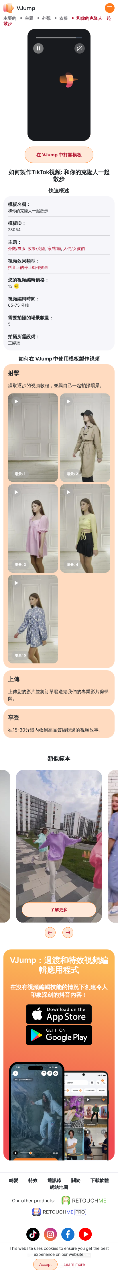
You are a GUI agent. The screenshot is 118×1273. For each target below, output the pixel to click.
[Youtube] (85, 1234)
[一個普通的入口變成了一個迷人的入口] (36, 1111)
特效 (33, 1180)
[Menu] (110, 8)
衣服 (63, 18)
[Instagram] (51, 1234)
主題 (29, 18)
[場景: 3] (33, 528)
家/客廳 (54, 248)
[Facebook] (68, 1234)
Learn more (74, 1264)
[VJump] (19, 8)
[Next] (67, 932)
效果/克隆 (36, 248)
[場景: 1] (33, 437)
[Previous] (50, 932)
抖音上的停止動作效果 (28, 267)
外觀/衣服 (16, 248)
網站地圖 (59, 1187)
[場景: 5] (33, 619)
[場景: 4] (85, 528)
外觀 (46, 18)
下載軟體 (100, 1180)
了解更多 (59, 909)
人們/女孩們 (74, 248)
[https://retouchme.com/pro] (59, 1212)
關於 (75, 1180)
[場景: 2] (85, 437)
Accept (45, 1264)
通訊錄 (54, 1180)
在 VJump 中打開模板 (59, 154)
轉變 (13, 1180)
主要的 (9, 18)
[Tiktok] (33, 1234)
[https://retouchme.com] (84, 1200)
